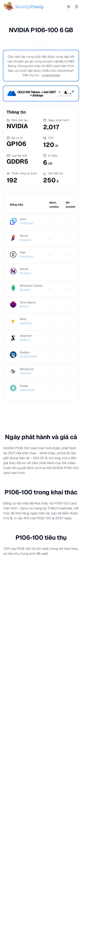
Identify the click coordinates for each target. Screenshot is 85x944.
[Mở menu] (76, 6)
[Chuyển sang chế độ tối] (68, 6)
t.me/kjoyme (51, 75)
